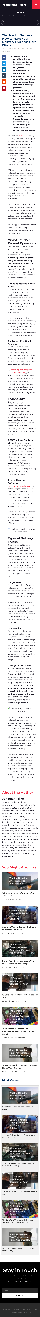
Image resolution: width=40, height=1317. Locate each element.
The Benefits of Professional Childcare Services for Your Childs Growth (18, 1031)
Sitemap (27, 1312)
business (23, 136)
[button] (36, 4)
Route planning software (19, 486)
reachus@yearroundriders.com (21, 1281)
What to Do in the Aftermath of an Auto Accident (20, 16)
